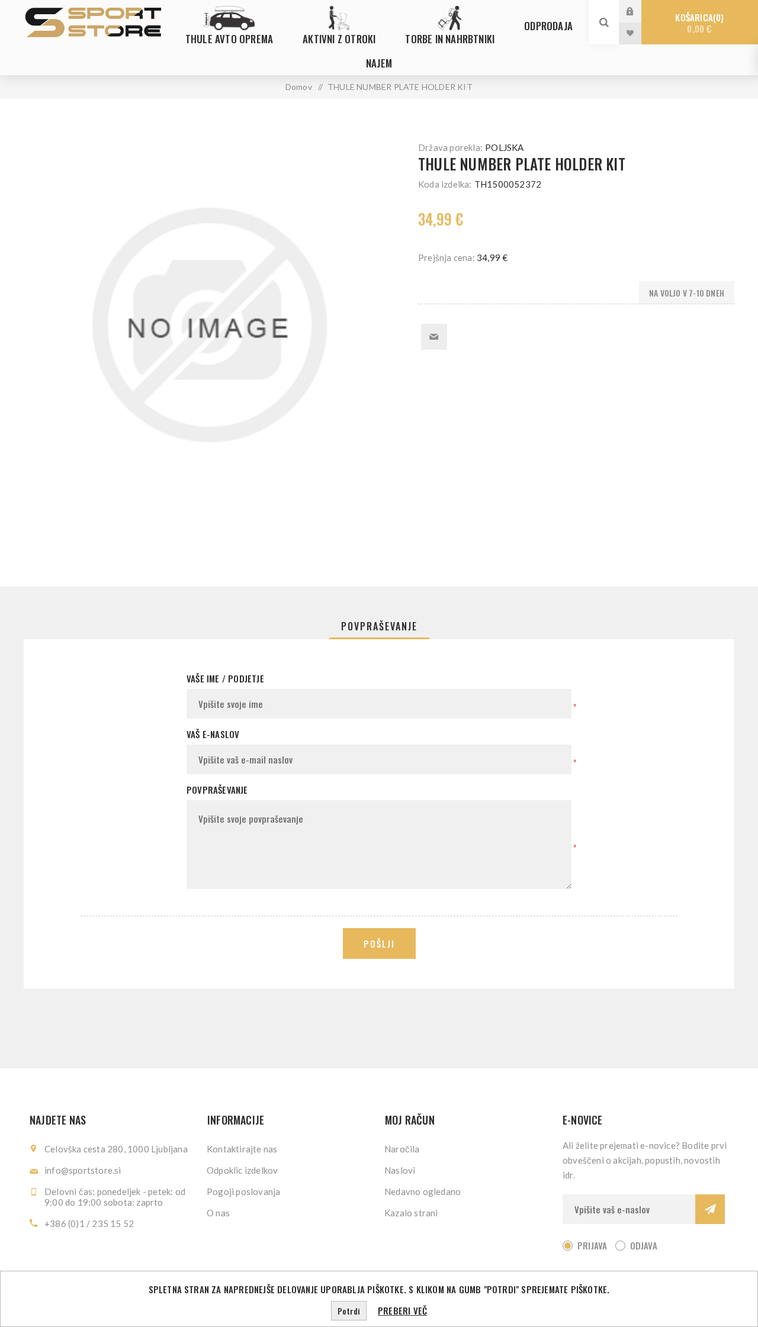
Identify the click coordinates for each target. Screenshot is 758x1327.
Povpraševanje (379, 626)
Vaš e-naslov (213, 733)
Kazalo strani (411, 1212)
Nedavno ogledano (422, 1191)
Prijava (639, 11)
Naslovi (399, 1170)
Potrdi (349, 1311)
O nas (218, 1212)
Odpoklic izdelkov (242, 1170)
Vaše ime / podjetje (225, 678)
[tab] (379, 626)
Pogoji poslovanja (243, 1191)
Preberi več (402, 1310)
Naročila (402, 1149)
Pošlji (379, 943)
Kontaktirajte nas (242, 1149)
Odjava (643, 1245)
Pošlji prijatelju (434, 337)
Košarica (698, 23)
